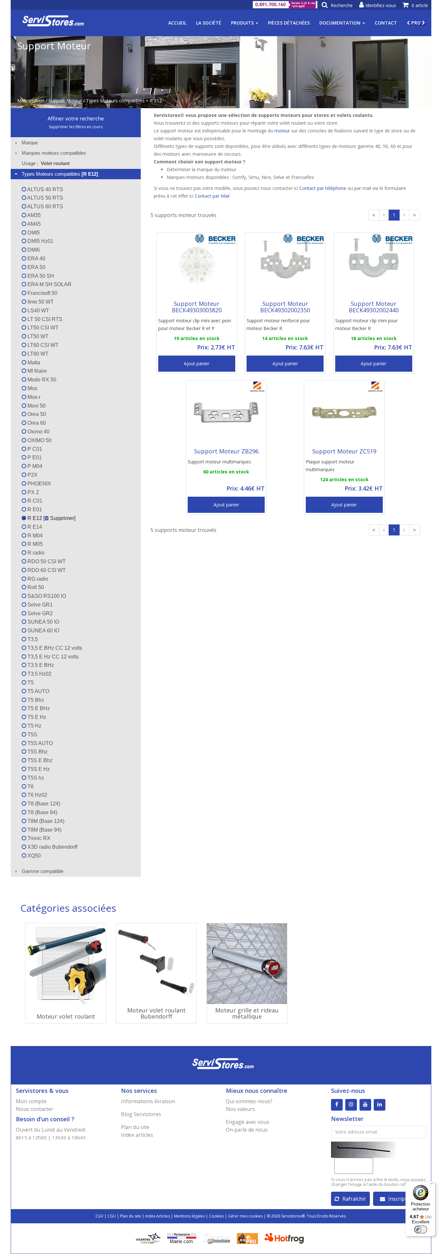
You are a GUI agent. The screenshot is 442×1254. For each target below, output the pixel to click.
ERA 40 (35, 258)
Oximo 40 (38, 431)
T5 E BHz (38, 708)
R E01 (34, 509)
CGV (99, 1216)
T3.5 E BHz (40, 665)
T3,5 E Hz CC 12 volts (52, 656)
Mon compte (31, 1101)
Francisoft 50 (41, 293)
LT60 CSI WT (42, 345)
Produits (243, 23)
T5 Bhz (35, 700)
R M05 (34, 544)
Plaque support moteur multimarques (330, 465)
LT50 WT (37, 336)
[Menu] (432, 1185)
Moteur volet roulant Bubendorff (156, 1013)
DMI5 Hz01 (39, 241)
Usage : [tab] (46, 163)
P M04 (34, 466)
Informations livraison (148, 1101)
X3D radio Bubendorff (51, 847)
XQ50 (33, 855)
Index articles (137, 1134)
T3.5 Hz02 (38, 674)
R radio (35, 552)
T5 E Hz (36, 717)
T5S (31, 734)
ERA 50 (35, 267)
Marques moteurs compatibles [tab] (54, 153)
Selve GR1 (39, 604)
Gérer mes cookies (245, 1216)
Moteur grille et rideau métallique (247, 1013)
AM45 (33, 224)
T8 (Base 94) (41, 812)
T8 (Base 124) (43, 803)
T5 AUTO (37, 691)
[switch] (420, 1229)
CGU (111, 1216)
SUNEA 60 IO (42, 630)
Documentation (340, 23)
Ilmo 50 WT (40, 302)
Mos (31, 388)
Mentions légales (189, 1216)
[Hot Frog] (285, 1238)
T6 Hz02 (36, 795)
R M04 (34, 535)
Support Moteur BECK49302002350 (285, 307)
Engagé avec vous (247, 1121)
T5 (30, 682)
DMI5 (33, 232)
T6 (30, 786)
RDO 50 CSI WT (46, 561)
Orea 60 (36, 423)
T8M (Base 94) (43, 830)
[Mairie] (181, 1238)
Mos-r (33, 397)
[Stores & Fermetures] (216, 1238)
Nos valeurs (240, 1109)
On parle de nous (247, 1129)
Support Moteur (65, 101)
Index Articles (157, 1216)
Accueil (177, 23)
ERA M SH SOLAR (49, 284)
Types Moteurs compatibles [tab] (60, 174)
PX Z (32, 492)
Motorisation (30, 101)
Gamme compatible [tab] (42, 871)
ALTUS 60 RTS (44, 206)
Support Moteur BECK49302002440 (374, 307)
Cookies (216, 1216)
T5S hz (35, 778)
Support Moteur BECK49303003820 (197, 307)
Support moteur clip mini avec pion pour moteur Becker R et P (194, 324)
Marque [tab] (30, 142)
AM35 (33, 215)
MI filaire (36, 371)
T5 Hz (33, 726)
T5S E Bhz (39, 760)
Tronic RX (38, 838)
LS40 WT (37, 310)
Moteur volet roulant (66, 1016)
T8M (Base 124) (45, 821)
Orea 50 (36, 414)
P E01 (34, 457)
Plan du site (135, 1127)
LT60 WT (37, 354)
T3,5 (32, 639)
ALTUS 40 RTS (44, 189)
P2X (32, 475)
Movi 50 (36, 406)
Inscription (401, 1198)
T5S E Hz (38, 769)
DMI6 (33, 250)
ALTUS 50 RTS (44, 198)
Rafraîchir (354, 1198)
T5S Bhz (37, 751)
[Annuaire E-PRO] (247, 1238)
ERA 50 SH (40, 276)
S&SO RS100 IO (46, 596)
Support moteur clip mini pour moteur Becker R (366, 324)
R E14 (34, 527)
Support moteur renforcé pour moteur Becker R (278, 324)
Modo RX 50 (41, 379)
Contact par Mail (212, 196)
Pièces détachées (289, 23)
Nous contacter (34, 1109)
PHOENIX (38, 483)
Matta (33, 362)
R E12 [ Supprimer (50, 518)
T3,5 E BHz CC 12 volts (54, 648)
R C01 (34, 500)
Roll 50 (35, 587)
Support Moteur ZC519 (344, 451)
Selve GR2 (39, 613)
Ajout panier (196, 363)
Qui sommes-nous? (249, 1101)
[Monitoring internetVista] (148, 1238)
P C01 (34, 449)
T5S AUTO (39, 743)
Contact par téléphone (322, 188)
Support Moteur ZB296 (226, 451)
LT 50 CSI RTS (44, 319)
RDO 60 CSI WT (46, 570)
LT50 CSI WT (42, 327)
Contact (386, 23)
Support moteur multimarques (219, 462)
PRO (416, 23)
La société (208, 23)
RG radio (37, 579)
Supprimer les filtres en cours (76, 127)
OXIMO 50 (38, 440)
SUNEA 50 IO (42, 622)
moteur (282, 131)
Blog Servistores (141, 1114)
